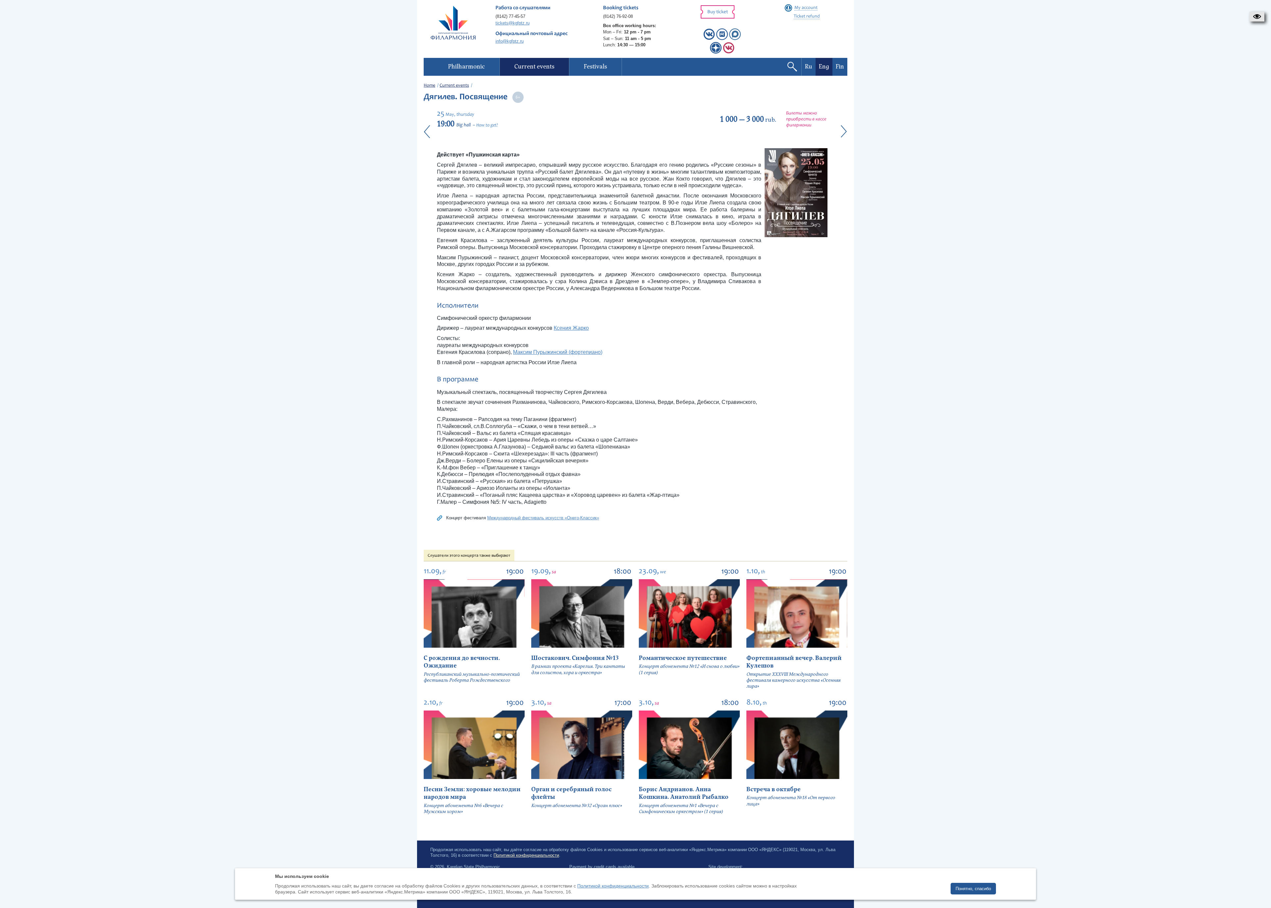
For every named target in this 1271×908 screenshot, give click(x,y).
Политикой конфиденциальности (526, 855)
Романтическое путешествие (683, 658)
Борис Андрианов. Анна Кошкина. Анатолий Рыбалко (684, 793)
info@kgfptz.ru (509, 41)
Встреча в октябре (773, 789)
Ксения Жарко (571, 328)
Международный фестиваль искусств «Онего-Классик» (543, 517)
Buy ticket (717, 12)
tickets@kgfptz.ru (512, 23)
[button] (1256, 17)
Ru (808, 66)
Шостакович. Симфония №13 (575, 658)
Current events (454, 85)
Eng (824, 66)
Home (429, 85)
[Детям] (728, 52)
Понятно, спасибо (973, 888)
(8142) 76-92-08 (618, 16)
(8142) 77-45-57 (510, 16)
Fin (840, 66)
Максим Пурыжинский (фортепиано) (557, 352)
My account (806, 8)
